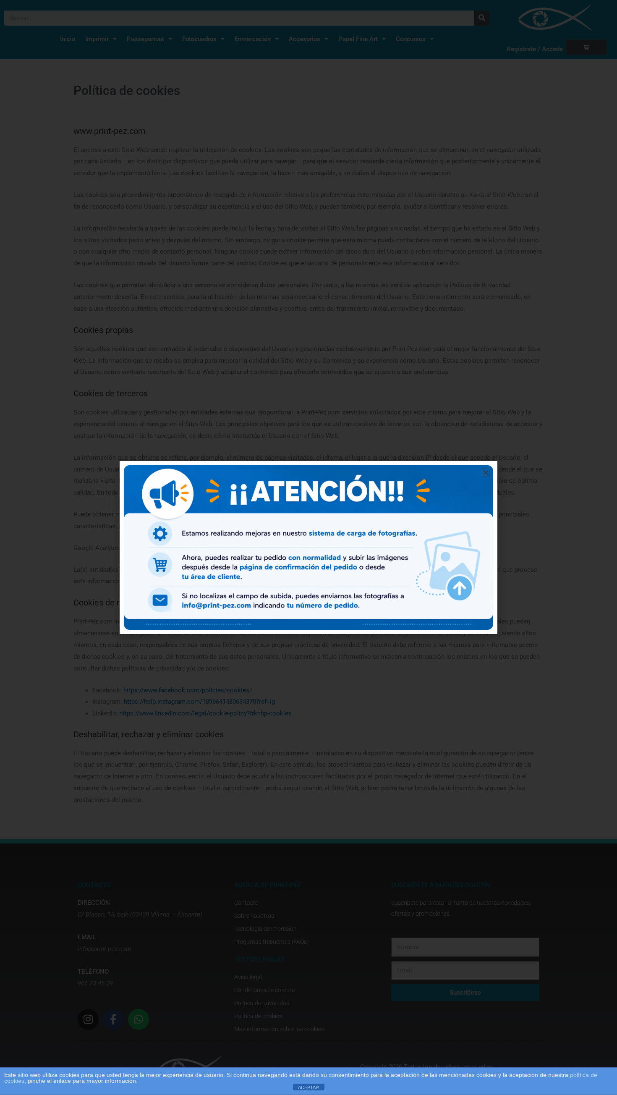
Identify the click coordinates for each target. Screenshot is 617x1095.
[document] (308, 547)
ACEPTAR (308, 1087)
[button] (486, 472)
